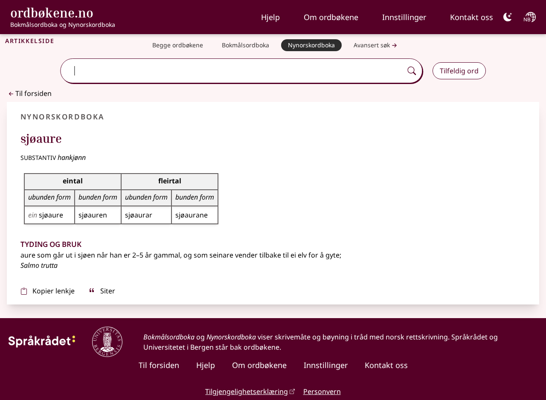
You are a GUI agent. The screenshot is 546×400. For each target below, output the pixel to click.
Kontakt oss (471, 17)
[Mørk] (507, 17)
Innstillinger (404, 17)
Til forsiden (33, 93)
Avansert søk (372, 45)
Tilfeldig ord (459, 70)
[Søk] (411, 70)
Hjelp (270, 17)
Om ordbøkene (331, 17)
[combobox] (232, 71)
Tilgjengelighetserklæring (246, 391)
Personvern (322, 391)
